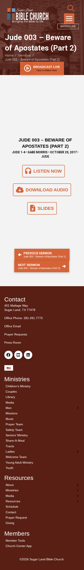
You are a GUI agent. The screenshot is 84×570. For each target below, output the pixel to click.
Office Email (12, 326)
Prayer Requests (15, 334)
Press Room (12, 342)
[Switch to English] (9, 368)
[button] (71, 8)
